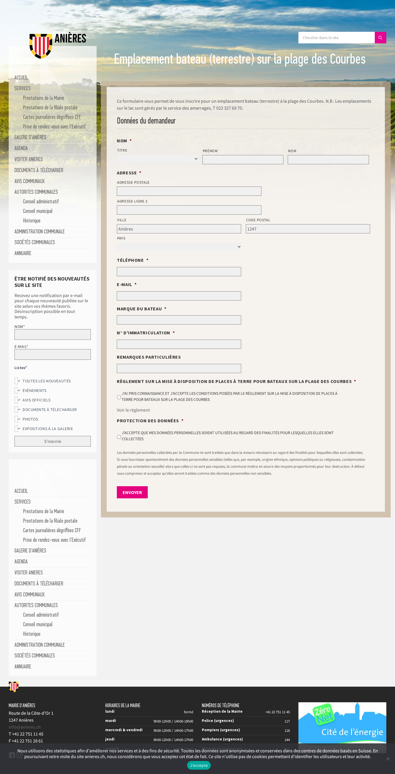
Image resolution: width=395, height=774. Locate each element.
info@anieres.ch (25, 727)
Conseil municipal (38, 211)
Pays (121, 238)
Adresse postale (133, 182)
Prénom (210, 150)
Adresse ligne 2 (132, 201)
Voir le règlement (133, 410)
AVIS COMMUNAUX (29, 182)
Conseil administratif (41, 202)
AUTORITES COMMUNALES (36, 192)
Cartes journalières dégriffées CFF (52, 117)
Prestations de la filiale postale (50, 108)
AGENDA (21, 149)
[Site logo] (58, 57)
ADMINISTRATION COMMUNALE (39, 232)
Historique (31, 221)
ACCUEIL (21, 78)
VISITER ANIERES (28, 160)
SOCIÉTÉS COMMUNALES (34, 243)
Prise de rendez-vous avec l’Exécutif (54, 127)
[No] (388, 759)
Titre (122, 150)
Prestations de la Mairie (43, 98)
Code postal (258, 220)
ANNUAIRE (22, 254)
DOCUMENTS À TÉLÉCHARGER (38, 171)
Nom (292, 150)
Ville (121, 220)
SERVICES (22, 89)
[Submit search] (380, 37)
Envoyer (132, 492)
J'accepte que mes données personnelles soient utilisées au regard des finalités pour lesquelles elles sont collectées (228, 435)
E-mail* (21, 346)
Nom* (19, 326)
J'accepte (199, 765)
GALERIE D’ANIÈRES (30, 138)
